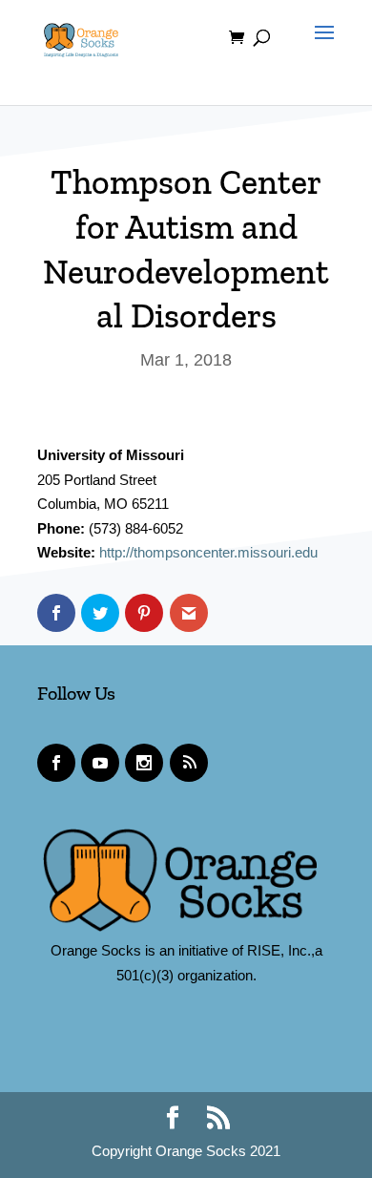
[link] (81, 36)
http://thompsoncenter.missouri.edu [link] (208, 552)
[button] (319, 49)
